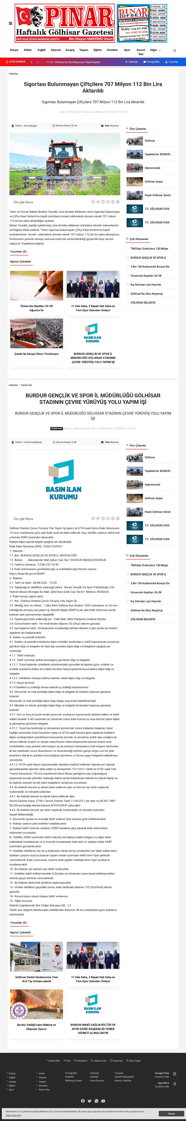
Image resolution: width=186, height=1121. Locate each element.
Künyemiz (81, 1060)
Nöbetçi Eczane (73, 1080)
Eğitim (98, 50)
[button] (33, 64)
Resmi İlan (26, 385)
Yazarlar (173, 61)
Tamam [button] (171, 1114)
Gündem (112, 50)
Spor (127, 50)
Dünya (14, 50)
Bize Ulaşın (135, 1060)
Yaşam (83, 50)
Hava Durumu (97, 1080)
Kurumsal (117, 1060)
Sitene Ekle (54, 1060)
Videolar (133, 61)
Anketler (69, 1076)
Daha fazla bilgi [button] (13, 1115)
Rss (68, 1060)
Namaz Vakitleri (123, 1080)
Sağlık (42, 50)
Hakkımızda (99, 1060)
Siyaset (56, 50)
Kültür (28, 50)
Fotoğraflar (153, 61)
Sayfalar (94, 1076)
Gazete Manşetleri (124, 1076)
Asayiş (70, 50)
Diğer (153, 50)
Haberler (13, 73)
